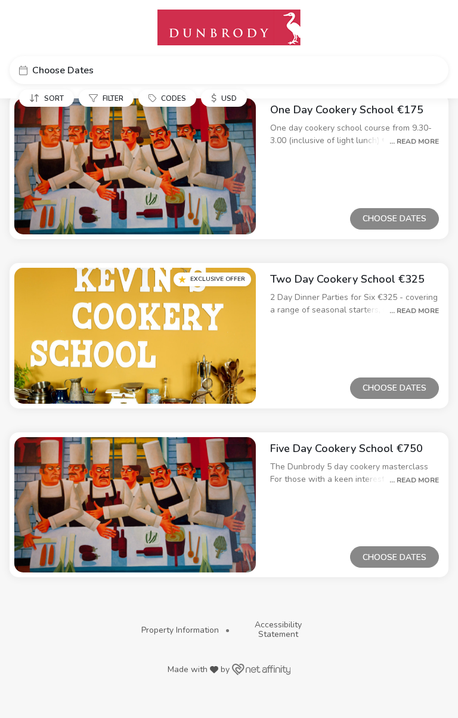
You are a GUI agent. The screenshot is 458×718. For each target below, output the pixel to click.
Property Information (180, 630)
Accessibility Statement (278, 629)
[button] (229, 70)
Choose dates (394, 218)
